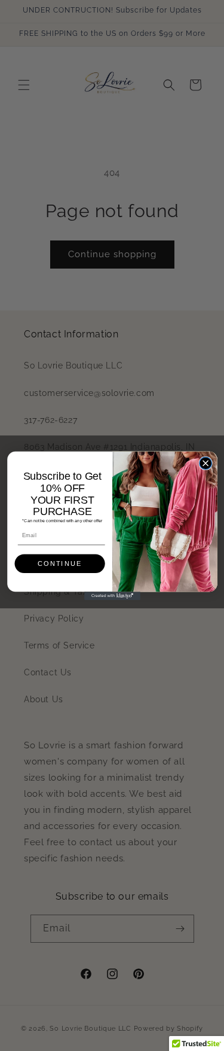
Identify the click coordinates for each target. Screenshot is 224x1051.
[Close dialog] (205, 463)
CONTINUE (60, 563)
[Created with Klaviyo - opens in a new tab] (112, 596)
